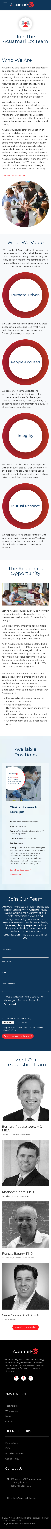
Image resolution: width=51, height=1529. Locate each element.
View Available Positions (12, 175)
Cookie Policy (12, 1459)
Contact (9, 1421)
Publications (11, 1443)
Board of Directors (14, 1453)
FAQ (7, 1448)
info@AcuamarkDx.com (22, 1498)
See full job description (19, 870)
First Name (6, 950)
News (8, 1416)
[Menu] (5, 3)
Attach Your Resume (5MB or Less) (16, 1018)
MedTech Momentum (24, 1523)
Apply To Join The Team (16, 1036)
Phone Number (8, 984)
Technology (11, 1406)
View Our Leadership (25, 1327)
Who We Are (12, 1411)
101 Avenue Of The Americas (25, 1482)
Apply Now (14, 875)
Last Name (6, 961)
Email (4, 972)
